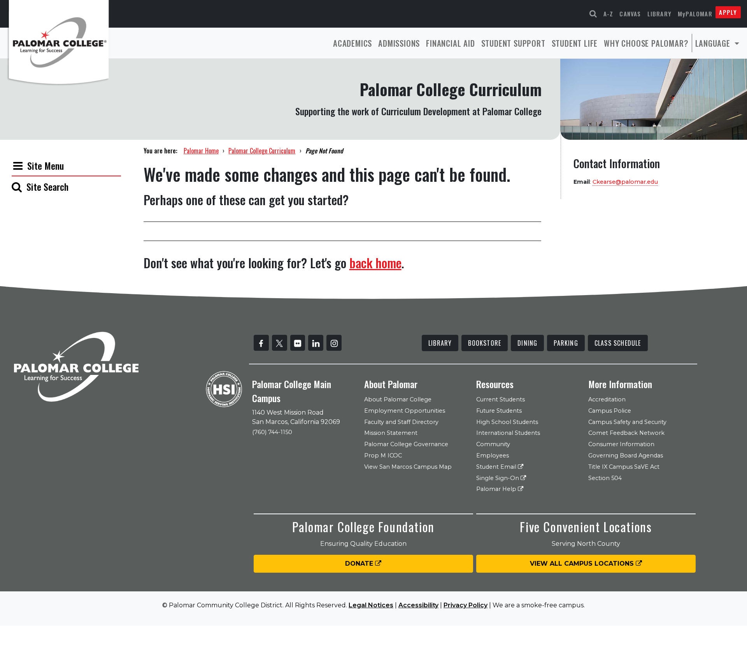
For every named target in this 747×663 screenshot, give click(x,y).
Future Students (499, 410)
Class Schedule (617, 343)
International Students (508, 432)
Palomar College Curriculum (261, 150)
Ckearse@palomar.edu (625, 181)
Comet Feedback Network (626, 432)
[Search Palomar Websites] (593, 13)
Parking (566, 343)
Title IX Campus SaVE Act (623, 466)
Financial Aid (450, 43)
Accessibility (418, 605)
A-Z (608, 13)
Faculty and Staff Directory (401, 422)
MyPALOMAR (695, 13)
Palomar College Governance (406, 444)
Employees (492, 455)
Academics (352, 43)
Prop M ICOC (383, 455)
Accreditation (607, 399)
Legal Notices (371, 605)
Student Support (513, 43)
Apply (728, 12)
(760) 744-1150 (272, 432)
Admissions (399, 43)
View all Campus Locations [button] (583, 563)
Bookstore (484, 343)
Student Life (575, 43)
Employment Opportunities (404, 410)
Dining (527, 343)
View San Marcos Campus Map (408, 466)
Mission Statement (390, 432)
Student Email (497, 466)
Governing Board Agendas (625, 455)
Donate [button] (360, 563)
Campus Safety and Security (627, 422)
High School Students (507, 422)
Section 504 (605, 478)
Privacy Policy (465, 605)
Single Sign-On (498, 478)
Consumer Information (621, 444)
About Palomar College (397, 399)
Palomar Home (201, 150)
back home (375, 262)
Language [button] (714, 43)
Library (659, 13)
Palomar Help (497, 488)
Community (493, 444)
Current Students (500, 399)
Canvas (630, 13)
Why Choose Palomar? (646, 43)
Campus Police (609, 410)
